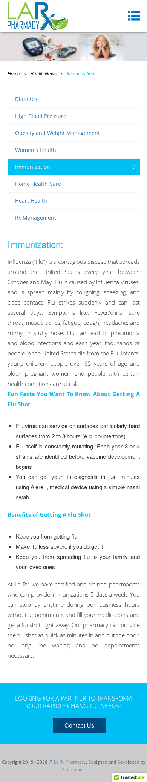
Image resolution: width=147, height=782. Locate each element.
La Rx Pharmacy (70, 762)
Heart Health (31, 200)
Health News (43, 73)
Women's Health (35, 149)
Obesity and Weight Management (57, 132)
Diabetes (26, 99)
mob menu (134, 16)
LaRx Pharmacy (38, 16)
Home (14, 73)
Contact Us (79, 725)
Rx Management (35, 217)
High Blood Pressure (40, 115)
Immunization (80, 73)
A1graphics (73, 769)
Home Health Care (38, 183)
